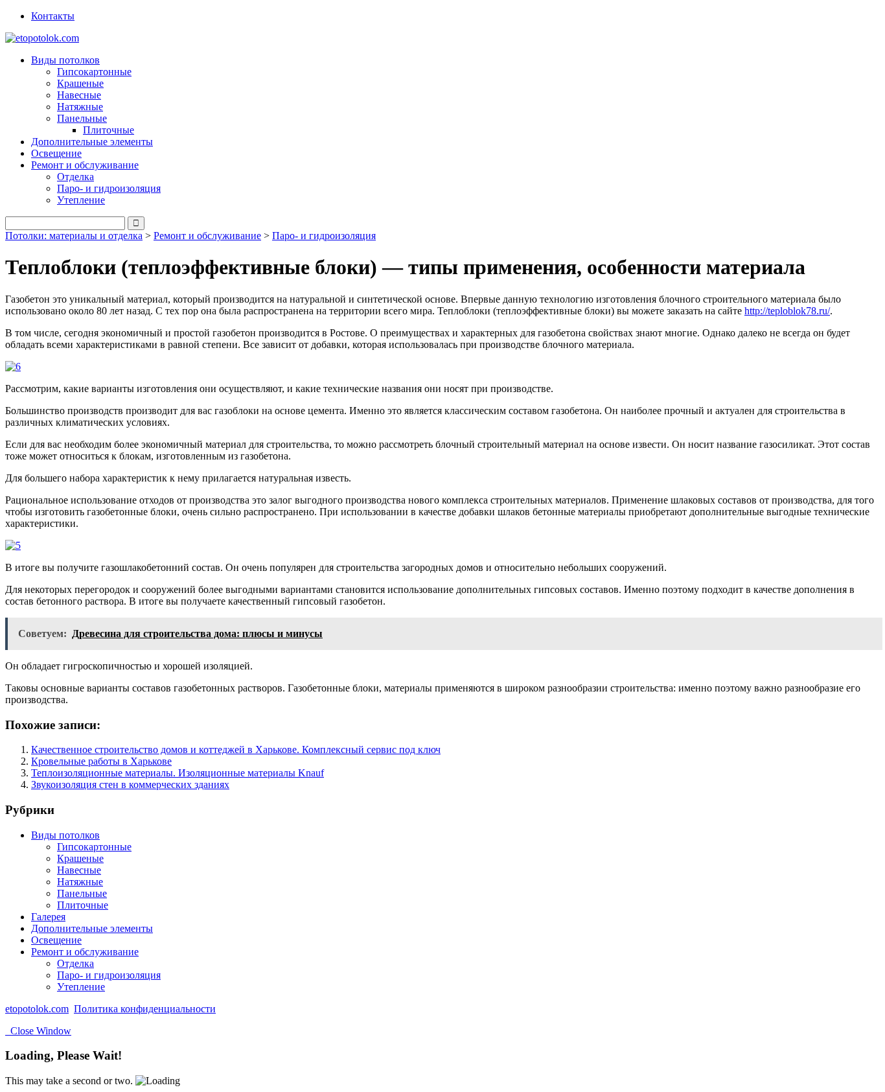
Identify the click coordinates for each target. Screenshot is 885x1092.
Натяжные (80, 106)
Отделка (75, 176)
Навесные (79, 94)
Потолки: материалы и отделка (74, 235)
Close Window (38, 1030)
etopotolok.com (37, 1008)
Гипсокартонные (94, 71)
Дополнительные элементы (92, 141)
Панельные (82, 893)
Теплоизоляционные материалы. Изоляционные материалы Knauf (177, 772)
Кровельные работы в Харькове (101, 761)
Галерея (48, 916)
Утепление (81, 199)
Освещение (56, 153)
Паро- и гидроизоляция (109, 188)
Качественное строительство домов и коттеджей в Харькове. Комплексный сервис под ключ (236, 749)
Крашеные (80, 83)
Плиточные (108, 129)
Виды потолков (65, 835)
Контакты (53, 15)
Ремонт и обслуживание (207, 235)
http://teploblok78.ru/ (787, 310)
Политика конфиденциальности (145, 1008)
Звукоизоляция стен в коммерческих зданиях (130, 784)
